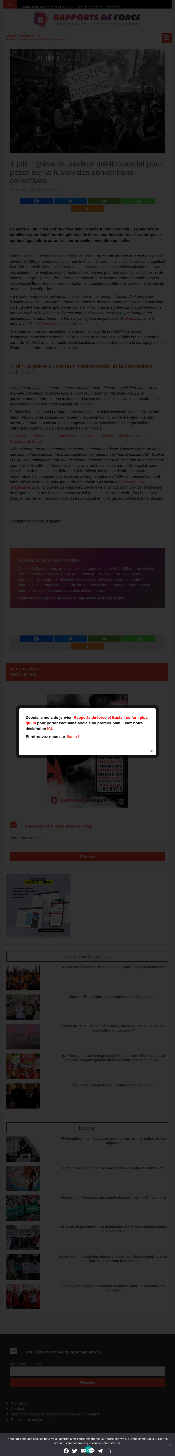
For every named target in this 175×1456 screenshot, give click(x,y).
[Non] (170, 1445)
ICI (49, 728)
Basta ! (72, 736)
